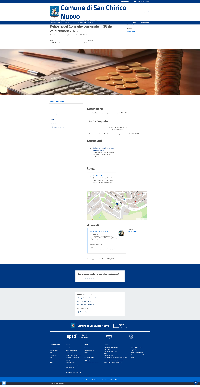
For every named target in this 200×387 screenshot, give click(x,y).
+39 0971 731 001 (108, 355)
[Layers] (144, 193)
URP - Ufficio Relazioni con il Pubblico (113, 362)
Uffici (51, 352)
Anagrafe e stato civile (71, 348)
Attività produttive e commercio (73, 355)
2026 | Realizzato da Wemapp (57, 383)
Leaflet (137, 219)
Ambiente (68, 370)
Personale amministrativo (56, 360)
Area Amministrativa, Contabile (99, 231)
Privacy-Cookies (86, 380)
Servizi (68, 345)
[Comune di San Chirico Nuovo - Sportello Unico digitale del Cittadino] (54, 12)
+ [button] (89, 193)
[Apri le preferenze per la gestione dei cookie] (4, 383)
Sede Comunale (97, 176)
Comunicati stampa (89, 350)
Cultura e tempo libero (71, 350)
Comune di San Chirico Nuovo (93, 12)
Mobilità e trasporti (70, 362)
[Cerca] (148, 12)
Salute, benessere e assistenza (73, 372)
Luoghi (51, 362)
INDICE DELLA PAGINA (57, 101)
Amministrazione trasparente (91, 363)
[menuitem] (134, 22)
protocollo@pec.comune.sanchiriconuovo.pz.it (115, 357)
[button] (142, 2)
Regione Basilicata (125, 1)
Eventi (86, 352)
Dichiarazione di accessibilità (138, 355)
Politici (51, 357)
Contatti (106, 345)
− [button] (89, 195)
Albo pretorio (87, 360)
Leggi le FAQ (134, 350)
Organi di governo (54, 350)
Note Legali (94, 380)
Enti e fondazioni (54, 355)
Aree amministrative (55, 348)
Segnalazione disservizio (137, 352)
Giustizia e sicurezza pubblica (73, 365)
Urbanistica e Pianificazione (72, 358)
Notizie (86, 348)
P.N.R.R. (132, 357)
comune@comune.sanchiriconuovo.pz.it (114, 360)
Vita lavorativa (69, 353)
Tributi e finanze (70, 367)
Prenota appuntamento (136, 347)
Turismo (68, 360)
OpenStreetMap (144, 219)
